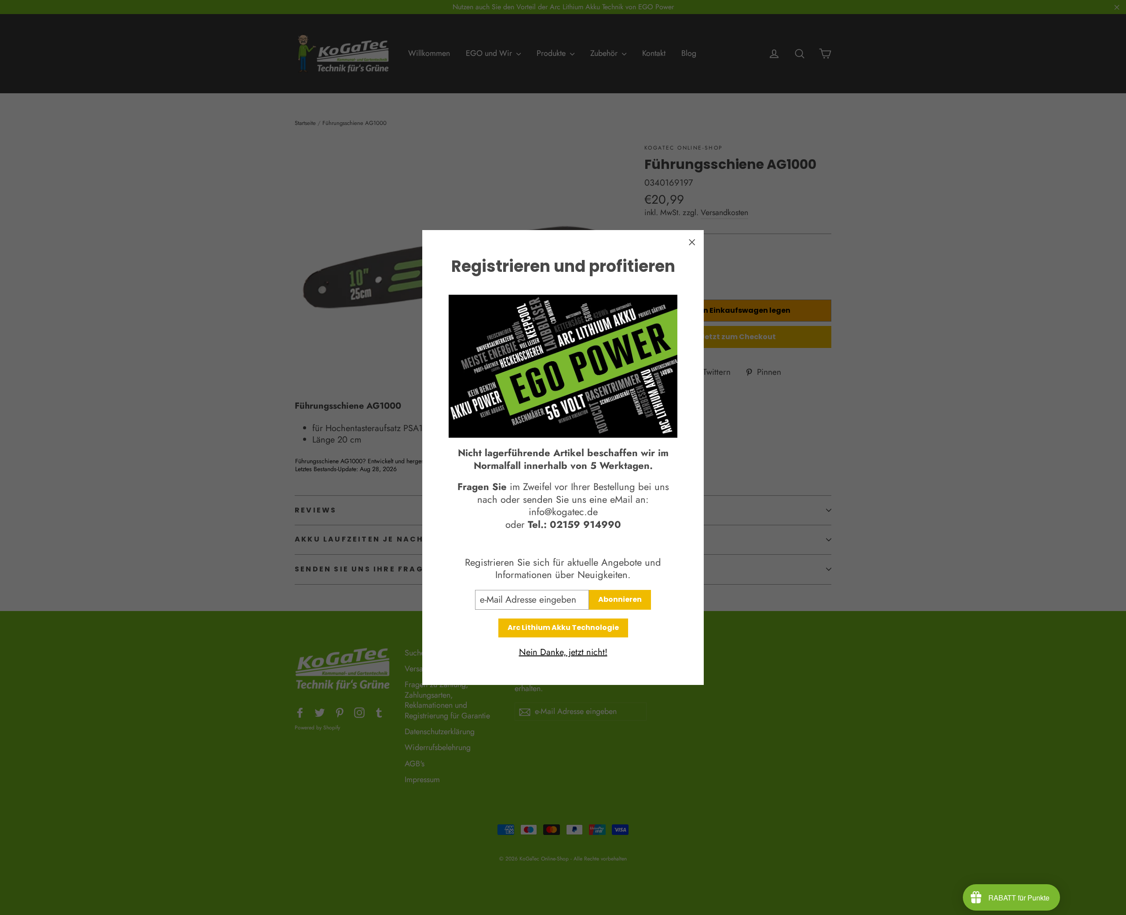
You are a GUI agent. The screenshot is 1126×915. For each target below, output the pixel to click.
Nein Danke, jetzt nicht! (563, 652)
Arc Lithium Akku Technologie (563, 627)
